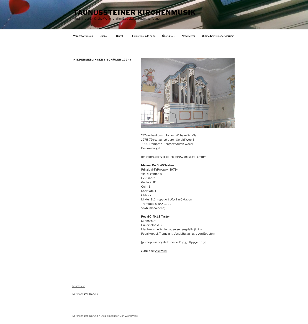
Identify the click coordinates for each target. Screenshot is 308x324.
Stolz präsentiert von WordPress (119, 315)
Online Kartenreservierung (218, 35)
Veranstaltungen (83, 35)
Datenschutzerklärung (85, 293)
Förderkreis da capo (143, 35)
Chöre (103, 35)
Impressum (78, 286)
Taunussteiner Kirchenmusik (134, 12)
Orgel (119, 35)
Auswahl (161, 250)
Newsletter (188, 35)
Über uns (167, 35)
